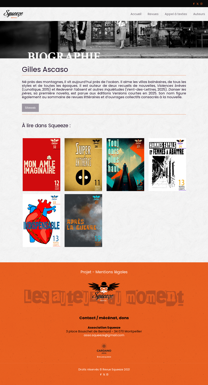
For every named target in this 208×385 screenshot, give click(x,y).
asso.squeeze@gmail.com (104, 335)
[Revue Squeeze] (13, 14)
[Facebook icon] (194, 3)
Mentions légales (111, 272)
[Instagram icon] (201, 3)
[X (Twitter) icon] (197, 3)
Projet (86, 272)
